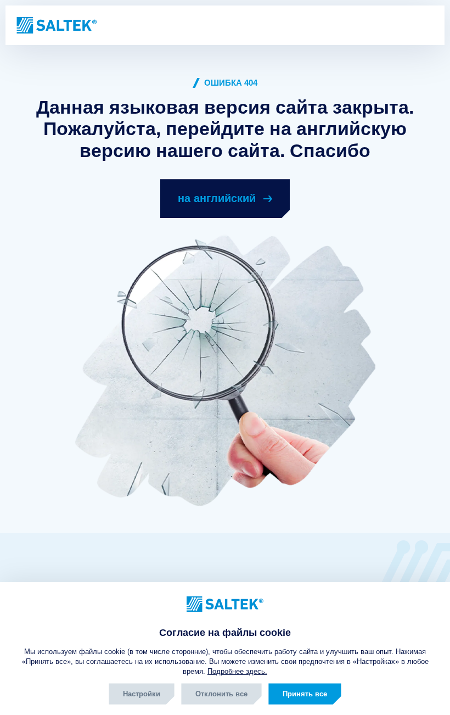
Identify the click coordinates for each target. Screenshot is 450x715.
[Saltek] (55, 25)
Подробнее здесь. (237, 671)
